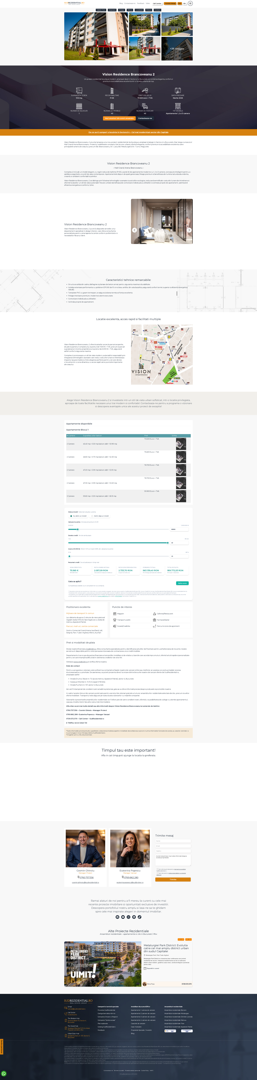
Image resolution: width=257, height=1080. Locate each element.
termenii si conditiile (180, 869)
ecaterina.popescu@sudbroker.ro (130, 882)
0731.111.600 (118, 596)
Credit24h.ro (91, 649)
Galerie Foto (101, 10)
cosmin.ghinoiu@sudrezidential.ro (85, 882)
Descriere (112, 10)
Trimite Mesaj (170, 3)
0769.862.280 (131, 877)
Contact (157, 10)
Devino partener (2, 1047)
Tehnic (130, 10)
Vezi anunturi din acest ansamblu (119, 118)
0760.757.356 (87, 877)
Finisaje (121, 10)
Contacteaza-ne (145, 118)
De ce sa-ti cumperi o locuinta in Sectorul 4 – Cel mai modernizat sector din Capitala (128, 132)
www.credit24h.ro (103, 596)
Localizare (139, 10)
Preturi (148, 10)
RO (179, 3)
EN (185, 3)
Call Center (157, 3)
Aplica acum (182, 583)
